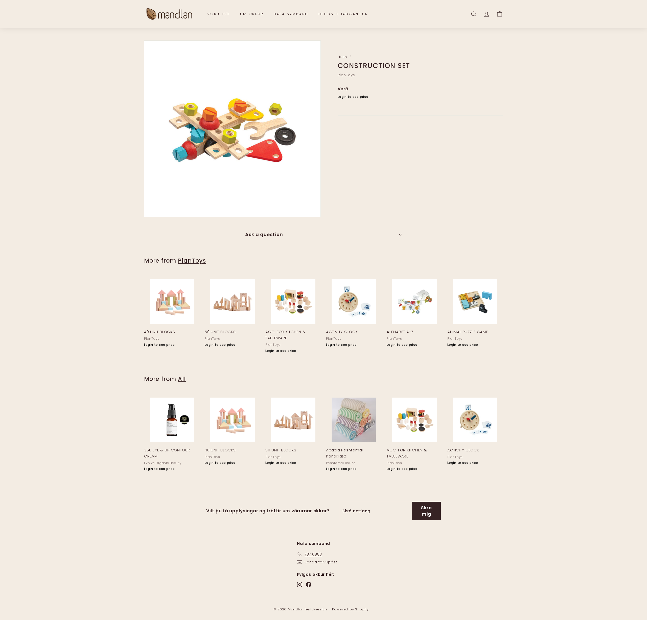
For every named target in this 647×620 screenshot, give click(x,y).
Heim (342, 57)
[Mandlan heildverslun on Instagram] (299, 584)
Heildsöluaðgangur (343, 13)
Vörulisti (218, 13)
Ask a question (264, 234)
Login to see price (353, 97)
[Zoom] (232, 129)
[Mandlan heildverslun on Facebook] (308, 584)
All (182, 379)
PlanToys (346, 75)
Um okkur (251, 13)
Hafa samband (291, 13)
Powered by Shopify (350, 609)
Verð (343, 89)
